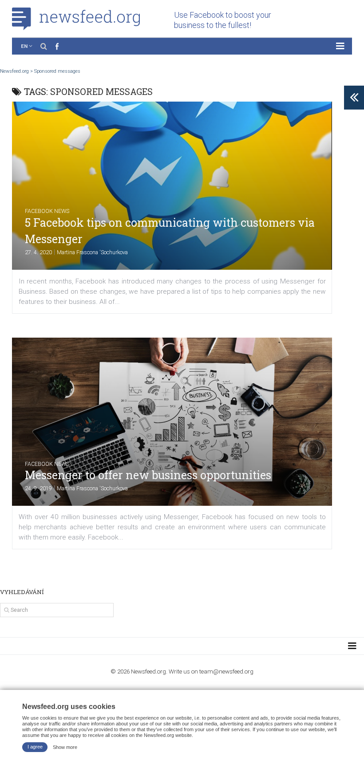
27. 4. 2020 (38, 252)
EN (24, 46)
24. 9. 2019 (38, 488)
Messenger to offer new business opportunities (148, 475)
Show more (65, 746)
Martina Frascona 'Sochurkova (92, 252)
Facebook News (47, 211)
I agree (35, 746)
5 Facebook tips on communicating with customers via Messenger (170, 231)
